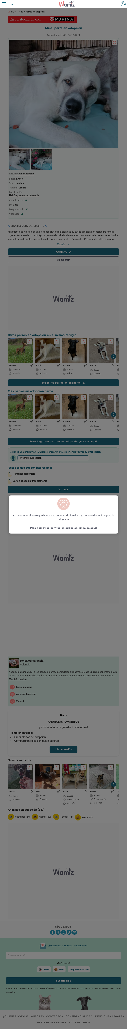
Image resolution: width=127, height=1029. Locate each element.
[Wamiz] (68, 4)
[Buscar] (12, 4)
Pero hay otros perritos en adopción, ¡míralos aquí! (63, 528)
